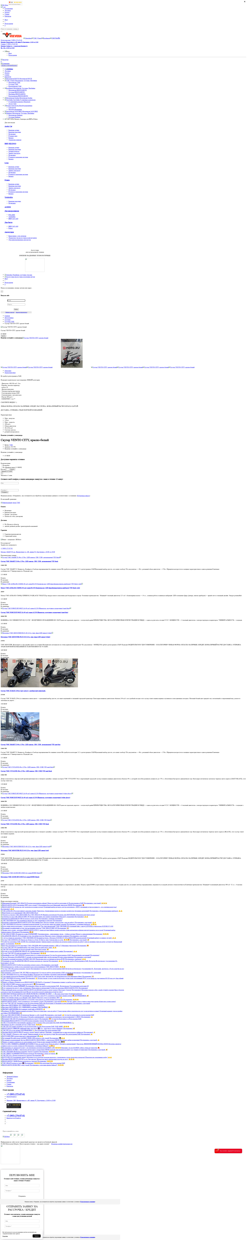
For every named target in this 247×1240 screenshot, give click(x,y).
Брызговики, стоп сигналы (17, 236)
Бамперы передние (14, 132)
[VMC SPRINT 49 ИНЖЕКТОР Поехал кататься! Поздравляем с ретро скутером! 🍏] (29, 1053)
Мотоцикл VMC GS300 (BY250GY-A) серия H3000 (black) (20, 877)
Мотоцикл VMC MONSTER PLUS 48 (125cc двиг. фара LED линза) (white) (25, 637)
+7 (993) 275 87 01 (7, 548)
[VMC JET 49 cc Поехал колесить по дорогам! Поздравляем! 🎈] (22, 1055)
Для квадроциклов (12, 211)
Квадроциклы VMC (15, 86)
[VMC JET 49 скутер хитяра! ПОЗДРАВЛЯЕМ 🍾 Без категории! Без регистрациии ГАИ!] (31, 1030)
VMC (11, 445)
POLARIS (11, 215)
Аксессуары (12, 104)
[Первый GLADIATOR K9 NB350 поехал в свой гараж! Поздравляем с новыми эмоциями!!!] (32, 918)
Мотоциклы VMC (14, 82)
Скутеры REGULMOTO (16, 92)
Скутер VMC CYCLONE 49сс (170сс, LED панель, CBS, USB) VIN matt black (26, 771)
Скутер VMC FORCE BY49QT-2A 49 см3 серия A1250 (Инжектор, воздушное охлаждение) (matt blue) (34, 612)
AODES (8, 207)
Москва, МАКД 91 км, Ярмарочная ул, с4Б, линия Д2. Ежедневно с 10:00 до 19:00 (28, 552)
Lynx (7, 163)
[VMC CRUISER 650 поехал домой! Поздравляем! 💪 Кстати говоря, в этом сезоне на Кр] (62, 980)
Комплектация (5, 463)
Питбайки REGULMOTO (16, 94)
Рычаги (10, 138)
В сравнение (12, 499)
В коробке (6, 465)
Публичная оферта (83, 496)
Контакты (10, 1086)
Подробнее (5, 1236)
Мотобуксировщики (15, 109)
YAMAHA (9, 197)
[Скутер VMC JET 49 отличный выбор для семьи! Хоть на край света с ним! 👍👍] (28, 947)
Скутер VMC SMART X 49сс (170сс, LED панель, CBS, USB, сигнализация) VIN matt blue (30, 744)
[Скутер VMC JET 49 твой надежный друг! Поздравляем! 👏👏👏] (23, 953)
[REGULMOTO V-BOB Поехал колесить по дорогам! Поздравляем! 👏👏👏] (27, 1061)
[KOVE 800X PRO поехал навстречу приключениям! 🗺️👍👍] (22, 1036)
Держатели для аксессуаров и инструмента (22, 238)
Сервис (9, 1084)
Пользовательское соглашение (87, 1201)
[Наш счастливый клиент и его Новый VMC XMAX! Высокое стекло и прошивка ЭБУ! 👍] (31, 997)
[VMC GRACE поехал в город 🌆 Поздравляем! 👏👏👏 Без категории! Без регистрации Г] (33, 1063)
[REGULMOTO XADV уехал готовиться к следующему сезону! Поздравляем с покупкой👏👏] (58, 1001)
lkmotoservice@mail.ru (14, 1118)
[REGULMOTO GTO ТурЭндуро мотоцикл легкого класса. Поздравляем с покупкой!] (29, 965)
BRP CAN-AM (13, 219)
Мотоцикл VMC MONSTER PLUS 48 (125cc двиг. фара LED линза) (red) (25, 850)
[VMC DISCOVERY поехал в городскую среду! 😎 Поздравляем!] (23, 984)
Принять (37, 1236)
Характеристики (10, 373)
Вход (10, 53)
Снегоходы (12, 107)
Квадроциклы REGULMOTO (18, 96)
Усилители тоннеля (14, 140)
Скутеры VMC (13, 84)
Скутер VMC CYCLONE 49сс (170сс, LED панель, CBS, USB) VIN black (25, 824)
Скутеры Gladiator (14, 117)
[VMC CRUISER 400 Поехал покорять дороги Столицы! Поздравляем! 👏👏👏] (28, 1051)
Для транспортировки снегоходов (19, 240)
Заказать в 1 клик (7, 471)
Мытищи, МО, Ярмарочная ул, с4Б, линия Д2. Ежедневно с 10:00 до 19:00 (31, 1100)
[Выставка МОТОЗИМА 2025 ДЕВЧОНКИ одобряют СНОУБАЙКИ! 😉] (25, 1007)
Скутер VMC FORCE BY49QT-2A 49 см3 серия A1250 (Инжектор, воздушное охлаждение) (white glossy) (35, 797)
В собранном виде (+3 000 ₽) (12, 467)
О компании (11, 1082)
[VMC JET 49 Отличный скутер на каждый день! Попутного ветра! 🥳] (25, 949)
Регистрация (12, 55)
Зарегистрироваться (21, 312)
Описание (8, 371)
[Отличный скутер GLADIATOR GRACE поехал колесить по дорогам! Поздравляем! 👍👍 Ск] (62, 963)
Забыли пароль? (10, 312)
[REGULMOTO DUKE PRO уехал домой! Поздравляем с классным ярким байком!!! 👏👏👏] (32, 1065)
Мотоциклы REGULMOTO (17, 90)
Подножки (12, 134)
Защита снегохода (14, 153)
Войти (16, 309)
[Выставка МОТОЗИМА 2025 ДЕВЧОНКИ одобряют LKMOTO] (22, 1005)
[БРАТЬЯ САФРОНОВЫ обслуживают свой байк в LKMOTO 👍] (23, 1009)
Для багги (8, 222)
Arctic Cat (8, 126)
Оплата (9, 1080)
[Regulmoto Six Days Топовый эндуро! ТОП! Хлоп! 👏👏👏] (21, 1024)
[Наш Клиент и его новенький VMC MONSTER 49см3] (19, 913)
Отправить (5, 492)
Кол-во (3, 469)
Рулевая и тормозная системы (18, 157)
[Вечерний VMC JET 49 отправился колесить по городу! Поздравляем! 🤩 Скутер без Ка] (41, 1019)
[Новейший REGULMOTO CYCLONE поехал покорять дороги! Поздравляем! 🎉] (28, 1021)
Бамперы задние (13, 130)
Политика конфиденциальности (61, 1144)
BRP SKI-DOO (10, 144)
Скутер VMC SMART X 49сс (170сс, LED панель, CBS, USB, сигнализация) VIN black (29, 561)
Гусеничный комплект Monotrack (19, 102)
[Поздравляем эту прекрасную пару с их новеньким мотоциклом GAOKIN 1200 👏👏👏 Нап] (50, 1048)
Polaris (7, 180)
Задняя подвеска (13, 151)
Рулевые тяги (12, 136)
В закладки (4, 499)
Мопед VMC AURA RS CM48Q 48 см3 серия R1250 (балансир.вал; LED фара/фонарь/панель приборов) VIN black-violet (40, 588)
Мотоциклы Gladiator (15, 115)
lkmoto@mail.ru (11, 1096)
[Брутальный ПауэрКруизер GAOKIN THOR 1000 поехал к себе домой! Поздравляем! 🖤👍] (33, 1038)
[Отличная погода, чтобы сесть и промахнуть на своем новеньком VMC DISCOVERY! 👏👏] (33, 967)
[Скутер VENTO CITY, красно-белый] (35, 338)
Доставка (10, 1078)
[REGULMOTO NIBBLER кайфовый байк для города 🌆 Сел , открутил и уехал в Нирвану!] (38, 1028)
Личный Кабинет (12, 1076)
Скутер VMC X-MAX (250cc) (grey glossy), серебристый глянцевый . (23, 691)
